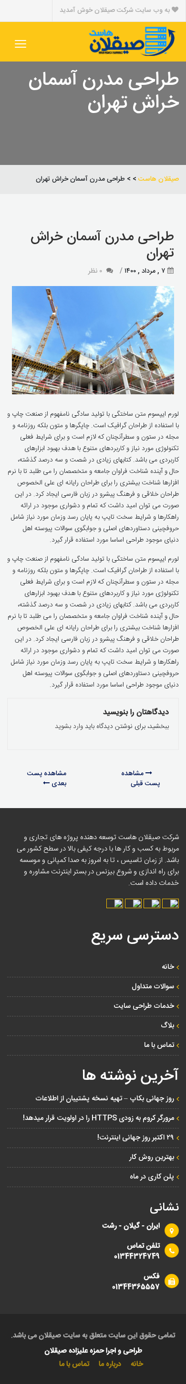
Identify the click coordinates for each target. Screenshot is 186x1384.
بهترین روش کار (151, 1157)
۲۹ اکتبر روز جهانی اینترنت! (135, 1138)
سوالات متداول (153, 987)
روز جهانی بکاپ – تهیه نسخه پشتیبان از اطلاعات (104, 1099)
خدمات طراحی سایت (144, 1006)
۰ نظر (95, 271)
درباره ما (110, 1364)
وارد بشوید (69, 726)
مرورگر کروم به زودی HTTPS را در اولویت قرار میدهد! (98, 1118)
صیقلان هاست (158, 179)
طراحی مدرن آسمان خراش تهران (102, 245)
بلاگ (167, 1026)
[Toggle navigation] (20, 44)
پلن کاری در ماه (152, 1177)
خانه (168, 967)
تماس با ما (159, 1045)
